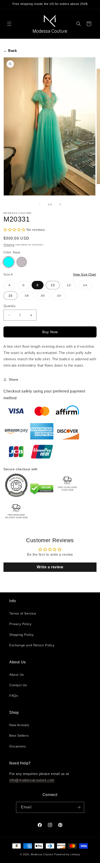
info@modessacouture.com (32, 780)
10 (53, 285)
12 (71, 286)
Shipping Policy (21, 635)
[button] (9, 24)
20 (45, 297)
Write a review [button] (50, 567)
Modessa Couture (42, 854)
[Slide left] (40, 204)
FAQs (13, 695)
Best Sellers (18, 735)
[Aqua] (8, 262)
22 (61, 297)
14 (87, 286)
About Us (16, 674)
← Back (10, 51)
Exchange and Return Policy (32, 645)
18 (29, 297)
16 (10, 295)
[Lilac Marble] (22, 262)
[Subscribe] (79, 807)
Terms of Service (22, 613)
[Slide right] (60, 204)
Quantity (9, 306)
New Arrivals (19, 725)
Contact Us (18, 685)
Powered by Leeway (67, 854)
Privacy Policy (20, 624)
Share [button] (13, 379)
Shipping (8, 244)
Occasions (17, 746)
